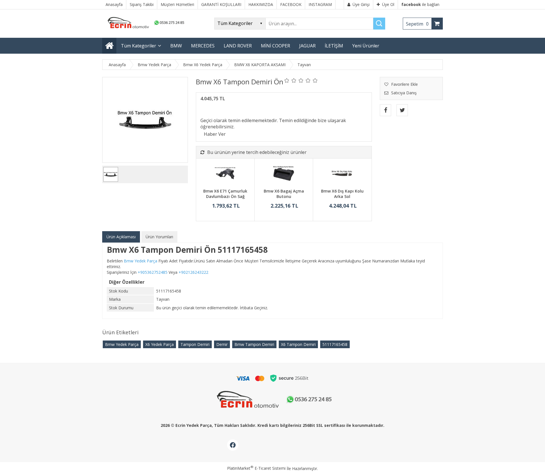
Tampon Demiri (195, 344)
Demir (222, 344)
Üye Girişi (361, 4)
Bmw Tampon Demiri (254, 344)
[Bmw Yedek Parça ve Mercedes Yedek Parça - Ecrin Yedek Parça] (144, 28)
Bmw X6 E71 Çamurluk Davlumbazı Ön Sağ (225, 193)
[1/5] (286, 80)
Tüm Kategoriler (138, 46)
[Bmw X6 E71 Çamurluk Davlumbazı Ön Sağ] (225, 174)
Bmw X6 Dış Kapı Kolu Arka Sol (342, 193)
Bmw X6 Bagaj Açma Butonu (284, 193)
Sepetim (417, 24)
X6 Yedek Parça (159, 344)
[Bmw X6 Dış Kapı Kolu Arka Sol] (342, 174)
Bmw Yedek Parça (122, 344)
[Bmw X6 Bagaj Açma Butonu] (284, 174)
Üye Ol (388, 4)
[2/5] (290, 80)
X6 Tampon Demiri (298, 344)
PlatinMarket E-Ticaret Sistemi (256, 468)
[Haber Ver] (214, 134)
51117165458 (334, 344)
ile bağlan (420, 4)
